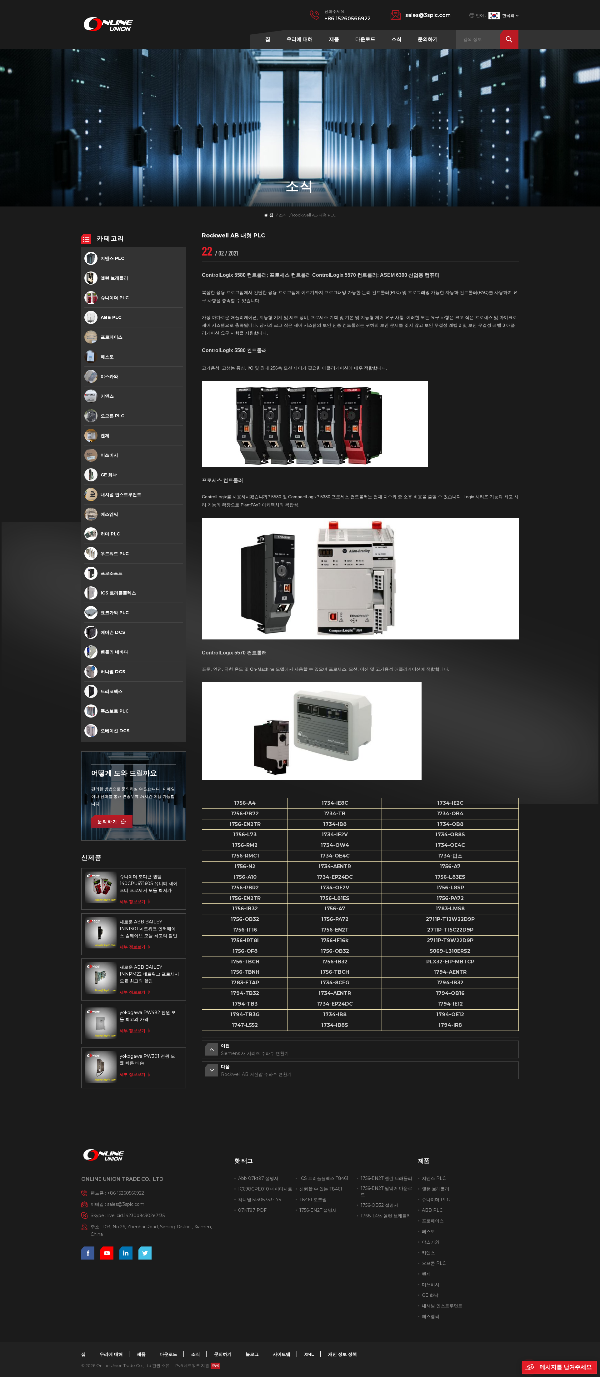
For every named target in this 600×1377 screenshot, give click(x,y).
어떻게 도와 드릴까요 (124, 773)
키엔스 (107, 396)
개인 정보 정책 (342, 1354)
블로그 (252, 1354)
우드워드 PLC (115, 553)
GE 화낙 (109, 475)
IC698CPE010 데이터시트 (265, 1189)
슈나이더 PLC (115, 298)
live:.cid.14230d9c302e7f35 (136, 1215)
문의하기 (428, 39)
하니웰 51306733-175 (259, 1199)
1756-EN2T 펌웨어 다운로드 (386, 1191)
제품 (334, 39)
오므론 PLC (112, 416)
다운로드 (365, 39)
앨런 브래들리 (114, 278)
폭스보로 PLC (115, 711)
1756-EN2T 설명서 (318, 1210)
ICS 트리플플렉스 (118, 593)
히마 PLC (110, 534)
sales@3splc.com (428, 15)
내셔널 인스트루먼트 (121, 494)
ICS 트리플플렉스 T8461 (323, 1178)
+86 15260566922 (347, 19)
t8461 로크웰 (313, 1199)
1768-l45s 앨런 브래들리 (386, 1216)
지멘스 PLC (112, 258)
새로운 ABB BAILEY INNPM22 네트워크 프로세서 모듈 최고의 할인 (149, 974)
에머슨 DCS (113, 632)
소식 (397, 39)
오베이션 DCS (115, 730)
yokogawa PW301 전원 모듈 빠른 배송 (147, 1059)
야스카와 (109, 376)
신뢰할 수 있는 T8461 (320, 1189)
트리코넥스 (111, 691)
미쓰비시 (109, 455)
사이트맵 (281, 1354)
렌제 (105, 435)
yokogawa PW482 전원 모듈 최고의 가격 (148, 1016)
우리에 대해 (300, 39)
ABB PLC (111, 317)
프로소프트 (111, 573)
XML (309, 1354)
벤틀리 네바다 (114, 652)
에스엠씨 (109, 514)
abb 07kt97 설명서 (258, 1178)
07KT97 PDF (252, 1210)
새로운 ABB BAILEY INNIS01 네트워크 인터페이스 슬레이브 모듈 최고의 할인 (148, 928)
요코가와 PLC (115, 612)
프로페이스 (111, 337)
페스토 (107, 357)
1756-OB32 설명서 (379, 1205)
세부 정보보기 (132, 901)
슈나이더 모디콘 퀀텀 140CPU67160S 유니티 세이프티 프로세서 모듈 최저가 (149, 883)
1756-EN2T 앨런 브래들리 (386, 1178)
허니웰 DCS (113, 671)
